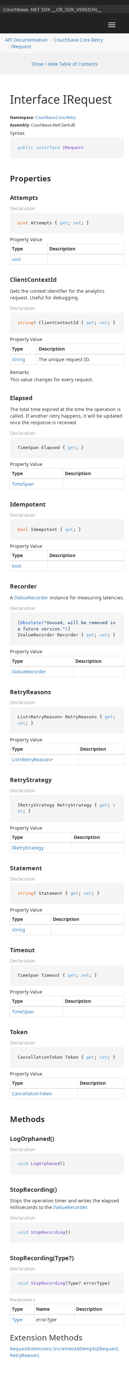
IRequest (21, 46)
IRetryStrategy (28, 848)
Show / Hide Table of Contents (64, 64)
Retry (71, 117)
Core (60, 117)
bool (17, 566)
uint (16, 259)
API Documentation (26, 40)
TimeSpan (23, 484)
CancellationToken (32, 1093)
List (16, 759)
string (18, 359)
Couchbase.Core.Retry (78, 40)
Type (17, 1319)
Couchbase (45, 117)
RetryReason (36, 759)
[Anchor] (4, 178)
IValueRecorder (31, 597)
